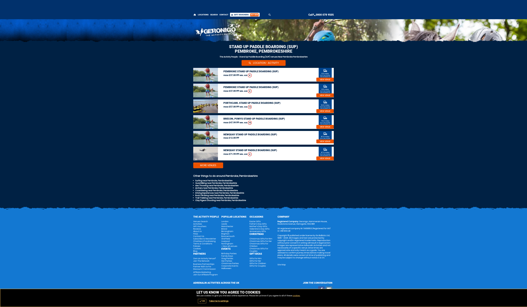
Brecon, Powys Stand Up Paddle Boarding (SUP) (254, 118)
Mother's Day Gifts (258, 226)
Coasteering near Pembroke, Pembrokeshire (216, 190)
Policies (196, 246)
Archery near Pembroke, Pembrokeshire (214, 188)
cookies (296, 295)
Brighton (225, 233)
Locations (203, 15)
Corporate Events (229, 265)
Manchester (227, 226)
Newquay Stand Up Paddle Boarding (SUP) (250, 134)
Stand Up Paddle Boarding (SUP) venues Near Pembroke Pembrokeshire (273, 56)
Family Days (227, 256)
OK (202, 301)
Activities (197, 224)
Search (214, 15)
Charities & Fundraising (204, 241)
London (225, 221)
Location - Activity (263, 63)
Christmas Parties (230, 263)
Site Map (281, 264)
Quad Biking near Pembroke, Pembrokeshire (216, 183)
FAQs (195, 233)
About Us (197, 231)
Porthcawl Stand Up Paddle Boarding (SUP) (251, 102)
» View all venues (229, 246)
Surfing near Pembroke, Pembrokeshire (213, 180)
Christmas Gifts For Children (259, 244)
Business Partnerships (204, 266)
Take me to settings (219, 301)
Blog (195, 251)
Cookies (197, 248)
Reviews (197, 228)
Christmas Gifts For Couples (259, 249)
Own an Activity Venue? (204, 259)
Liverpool (225, 241)
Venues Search (200, 221)
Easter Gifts (255, 221)
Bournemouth (228, 236)
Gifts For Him (256, 258)
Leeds (224, 224)
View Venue (325, 79)
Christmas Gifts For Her (261, 241)
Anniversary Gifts (258, 231)
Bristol (224, 228)
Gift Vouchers (244, 15)
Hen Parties (226, 261)
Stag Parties (227, 258)
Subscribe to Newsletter (204, 238)
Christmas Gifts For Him (261, 238)
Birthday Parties (229, 253)
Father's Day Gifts (258, 224)
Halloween (226, 268)
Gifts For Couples (258, 265)
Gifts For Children (258, 263)
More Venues (208, 165)
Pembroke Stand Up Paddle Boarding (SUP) (250, 71)
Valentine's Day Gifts (260, 228)
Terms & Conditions (202, 243)
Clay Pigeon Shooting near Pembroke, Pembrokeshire (220, 200)
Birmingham (227, 231)
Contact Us (198, 236)
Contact (223, 15)
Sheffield (225, 238)
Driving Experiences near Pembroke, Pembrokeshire (219, 193)
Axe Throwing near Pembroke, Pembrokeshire (217, 185)
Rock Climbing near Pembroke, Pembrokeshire (217, 195)
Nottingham (227, 243)
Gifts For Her (255, 261)
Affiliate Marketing (205, 273)
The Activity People (229, 56)
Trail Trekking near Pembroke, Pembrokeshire (216, 197)
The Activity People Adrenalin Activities (239, 31)
